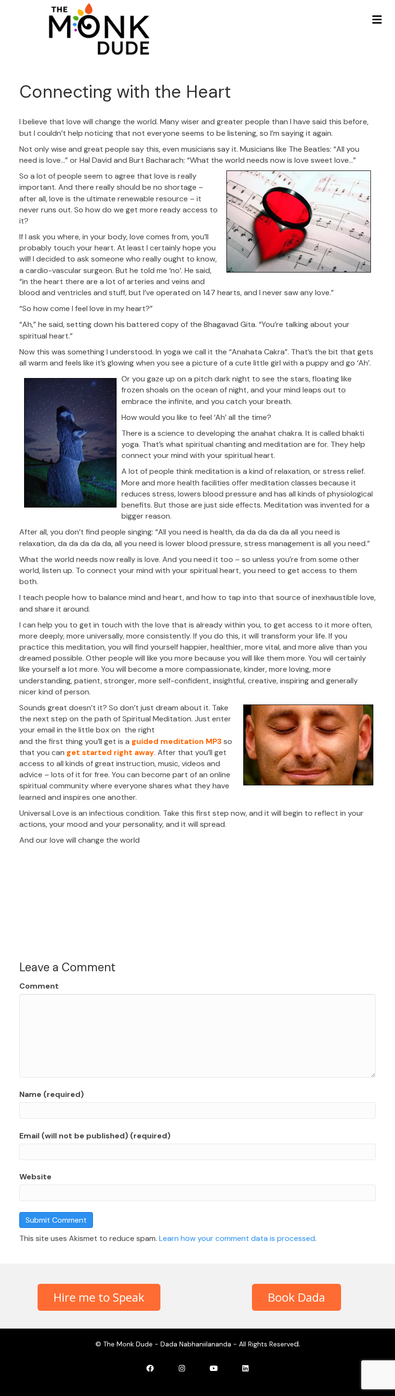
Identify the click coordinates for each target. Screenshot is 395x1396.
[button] (99, 1297)
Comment (39, 986)
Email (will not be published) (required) (95, 1136)
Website (35, 1177)
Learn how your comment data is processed (237, 1238)
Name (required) (51, 1094)
